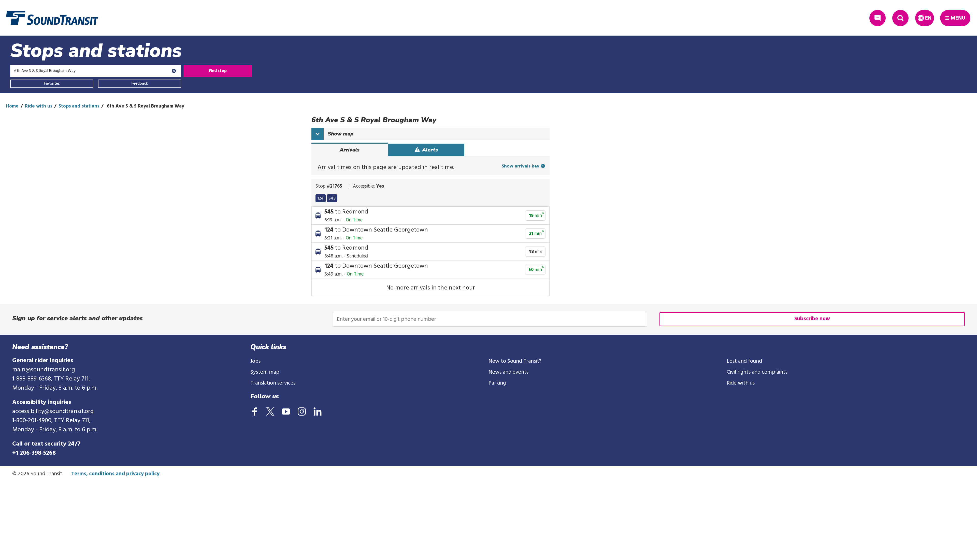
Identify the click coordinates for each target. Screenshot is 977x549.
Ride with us (38, 106)
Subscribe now (812, 318)
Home (12, 106)
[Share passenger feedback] (877, 18)
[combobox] (95, 71)
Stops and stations (79, 106)
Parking (497, 383)
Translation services (272, 383)
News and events (508, 372)
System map (264, 372)
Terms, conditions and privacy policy (115, 473)
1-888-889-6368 (31, 379)
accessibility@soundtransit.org (53, 411)
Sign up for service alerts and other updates (77, 318)
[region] (430, 197)
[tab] (349, 150)
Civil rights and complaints (757, 372)
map (340, 133)
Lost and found (744, 361)
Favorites (52, 83)
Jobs (255, 361)
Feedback (140, 83)
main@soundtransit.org (43, 370)
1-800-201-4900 (31, 420)
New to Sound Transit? (515, 361)
